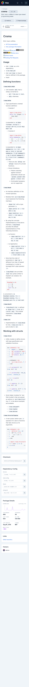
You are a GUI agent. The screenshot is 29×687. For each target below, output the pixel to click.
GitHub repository (7, 539)
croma (4, 11)
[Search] (22, 3)
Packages (5, 9)
